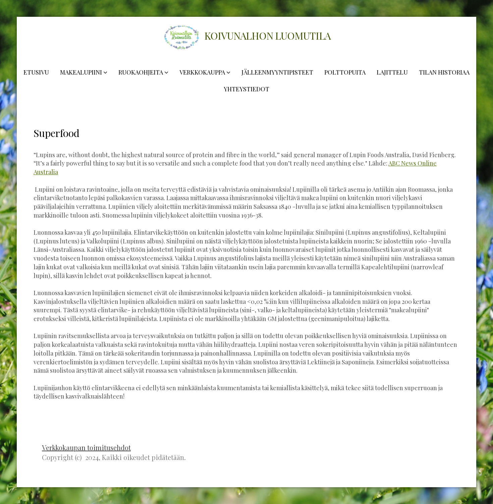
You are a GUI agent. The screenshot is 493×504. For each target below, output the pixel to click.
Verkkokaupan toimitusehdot (86, 447)
